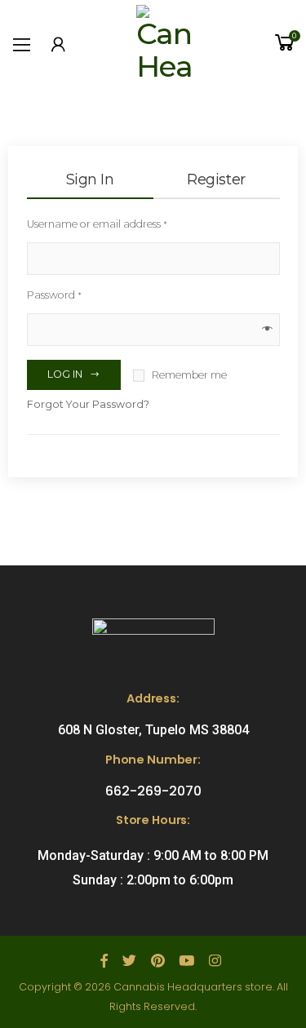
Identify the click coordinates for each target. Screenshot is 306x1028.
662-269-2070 (153, 791)
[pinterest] (157, 961)
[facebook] (104, 961)
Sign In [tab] (90, 179)
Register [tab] (216, 179)
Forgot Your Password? (88, 404)
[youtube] (186, 961)
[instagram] (215, 961)
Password (54, 295)
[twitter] (129, 961)
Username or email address (97, 224)
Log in (64, 374)
